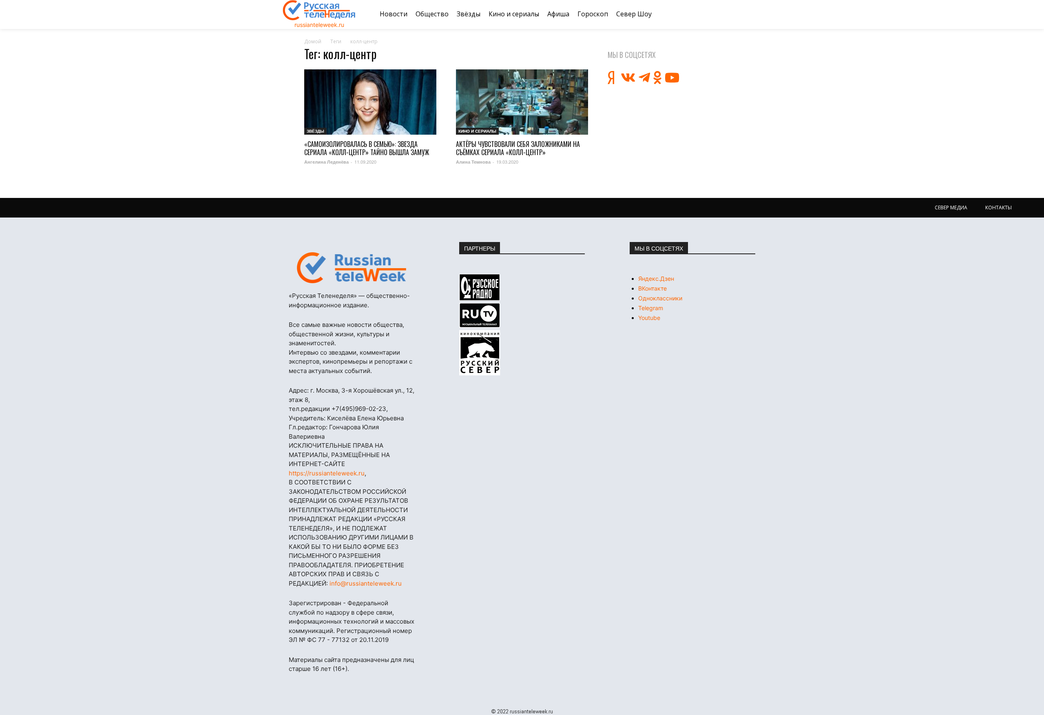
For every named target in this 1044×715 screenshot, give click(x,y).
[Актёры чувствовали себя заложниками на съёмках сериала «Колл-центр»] (522, 102)
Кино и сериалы (477, 131)
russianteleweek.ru (319, 24)
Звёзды (315, 131)
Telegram (650, 307)
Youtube (649, 317)
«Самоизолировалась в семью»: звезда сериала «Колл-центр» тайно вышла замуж (366, 148)
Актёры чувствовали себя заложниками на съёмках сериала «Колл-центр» (518, 148)
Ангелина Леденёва (326, 162)
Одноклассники (660, 298)
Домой (312, 41)
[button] (751, 14)
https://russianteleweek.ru (327, 473)
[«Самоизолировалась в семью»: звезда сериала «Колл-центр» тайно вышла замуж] (370, 102)
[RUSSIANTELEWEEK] (319, 10)
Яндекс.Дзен (656, 278)
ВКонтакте (652, 288)
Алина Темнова (473, 162)
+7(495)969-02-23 (359, 409)
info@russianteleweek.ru (366, 583)
